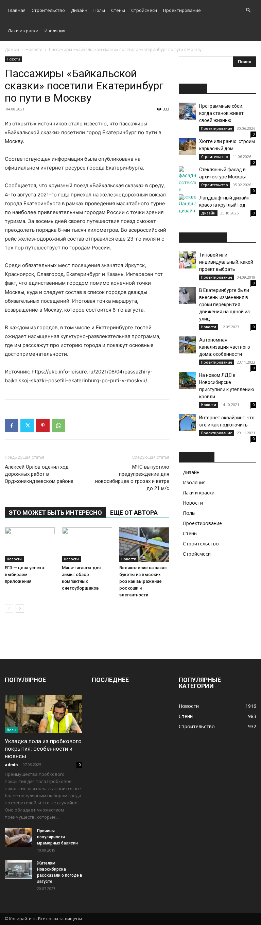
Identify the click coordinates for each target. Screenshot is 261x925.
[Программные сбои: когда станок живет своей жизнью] (187, 111)
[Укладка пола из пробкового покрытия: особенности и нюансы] (43, 714)
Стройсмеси (144, 10)
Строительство (48, 10)
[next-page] (20, 608)
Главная (16, 10)
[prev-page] (9, 608)
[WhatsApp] (58, 425)
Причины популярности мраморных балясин (57, 836)
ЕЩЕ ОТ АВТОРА (134, 512)
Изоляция (55, 31)
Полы (99, 10)
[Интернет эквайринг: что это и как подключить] (187, 422)
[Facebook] (11, 425)
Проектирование (182, 10)
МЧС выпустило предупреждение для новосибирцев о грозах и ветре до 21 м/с (132, 477)
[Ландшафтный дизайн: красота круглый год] (187, 204)
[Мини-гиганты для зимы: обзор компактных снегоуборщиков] (87, 544)
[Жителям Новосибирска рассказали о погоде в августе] (18, 869)
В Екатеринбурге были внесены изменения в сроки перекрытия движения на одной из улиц (224, 304)
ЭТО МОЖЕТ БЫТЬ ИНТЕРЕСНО (55, 512)
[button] (248, 10)
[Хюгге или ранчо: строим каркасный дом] (187, 146)
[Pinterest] (43, 425)
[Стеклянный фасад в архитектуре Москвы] (187, 183)
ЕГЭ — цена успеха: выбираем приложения (25, 574)
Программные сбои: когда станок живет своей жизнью (221, 113)
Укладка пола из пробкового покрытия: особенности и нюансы (43, 749)
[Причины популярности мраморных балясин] (18, 837)
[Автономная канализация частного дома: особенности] (187, 344)
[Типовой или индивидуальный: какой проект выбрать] (187, 259)
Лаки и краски (23, 31)
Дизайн (79, 10)
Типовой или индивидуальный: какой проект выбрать (226, 262)
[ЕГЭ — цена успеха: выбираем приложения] (30, 544)
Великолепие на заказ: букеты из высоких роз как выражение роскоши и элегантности (143, 581)
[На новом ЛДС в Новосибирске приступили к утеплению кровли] (187, 380)
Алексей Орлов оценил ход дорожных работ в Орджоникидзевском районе (39, 474)
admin (11, 764)
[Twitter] (27, 425)
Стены (118, 10)
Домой (12, 49)
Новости (33, 49)
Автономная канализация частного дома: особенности (224, 347)
